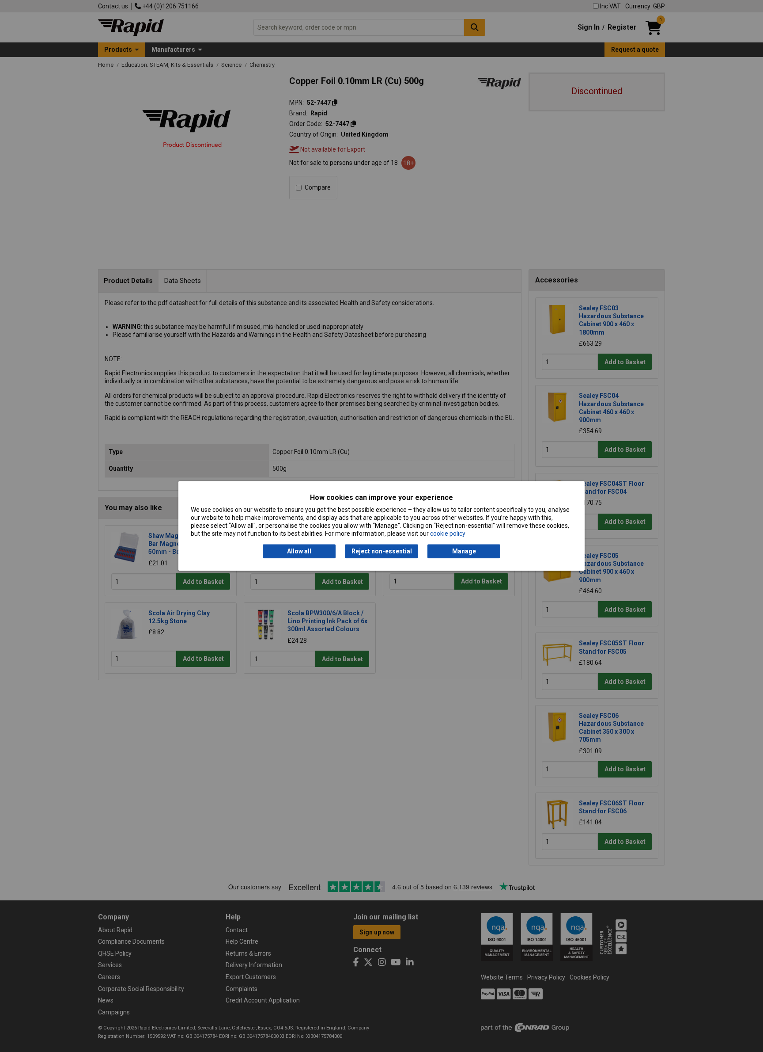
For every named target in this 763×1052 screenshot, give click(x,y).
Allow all (299, 551)
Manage (464, 551)
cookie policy (447, 533)
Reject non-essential (381, 551)
